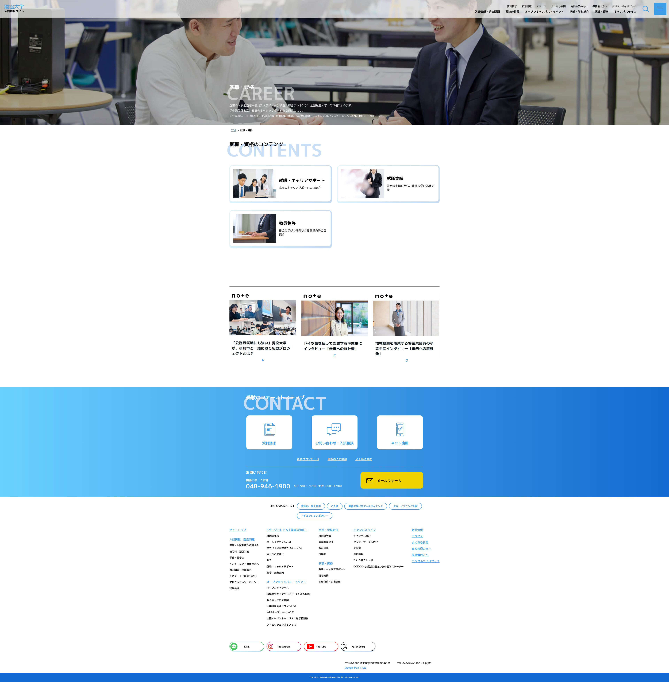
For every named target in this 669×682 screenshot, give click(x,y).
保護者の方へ (600, 6)
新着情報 (527, 6)
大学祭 (357, 548)
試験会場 (234, 588)
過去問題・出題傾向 (240, 569)
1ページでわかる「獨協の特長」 (287, 530)
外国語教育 (273, 535)
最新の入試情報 (337, 459)
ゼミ (269, 560)
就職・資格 (602, 12)
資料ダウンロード (308, 459)
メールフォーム (389, 480)
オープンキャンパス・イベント (544, 12)
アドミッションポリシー (314, 515)
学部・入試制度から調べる (244, 545)
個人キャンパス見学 (278, 600)
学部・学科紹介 (579, 12)
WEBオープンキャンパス (280, 612)
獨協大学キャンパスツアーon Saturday (288, 593)
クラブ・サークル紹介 (365, 542)
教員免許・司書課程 (330, 581)
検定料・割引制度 (239, 551)
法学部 (322, 554)
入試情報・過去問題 (487, 12)
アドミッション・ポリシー (244, 582)
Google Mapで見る (355, 667)
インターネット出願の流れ (244, 563)
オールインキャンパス (279, 542)
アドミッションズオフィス (281, 624)
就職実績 (323, 575)
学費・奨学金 (236, 557)
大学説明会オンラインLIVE (282, 606)
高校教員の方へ (579, 6)
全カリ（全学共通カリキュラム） (285, 548)
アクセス (541, 6)
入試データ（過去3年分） (243, 576)
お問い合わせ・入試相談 (334, 443)
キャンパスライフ (625, 12)
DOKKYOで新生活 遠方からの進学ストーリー (378, 566)
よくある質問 (558, 6)
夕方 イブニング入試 (405, 506)
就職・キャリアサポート (280, 566)
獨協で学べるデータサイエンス (366, 506)
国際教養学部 (326, 542)
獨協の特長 (512, 12)
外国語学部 (325, 535)
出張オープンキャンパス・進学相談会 (287, 618)
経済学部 (323, 548)
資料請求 (512, 6)
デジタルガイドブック (624, 6)
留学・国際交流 (275, 572)
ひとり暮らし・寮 (363, 560)
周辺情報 (358, 554)
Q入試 (334, 506)
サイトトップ (237, 530)
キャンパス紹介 (275, 554)
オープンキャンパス (278, 587)
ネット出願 (400, 443)
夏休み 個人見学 (311, 506)
